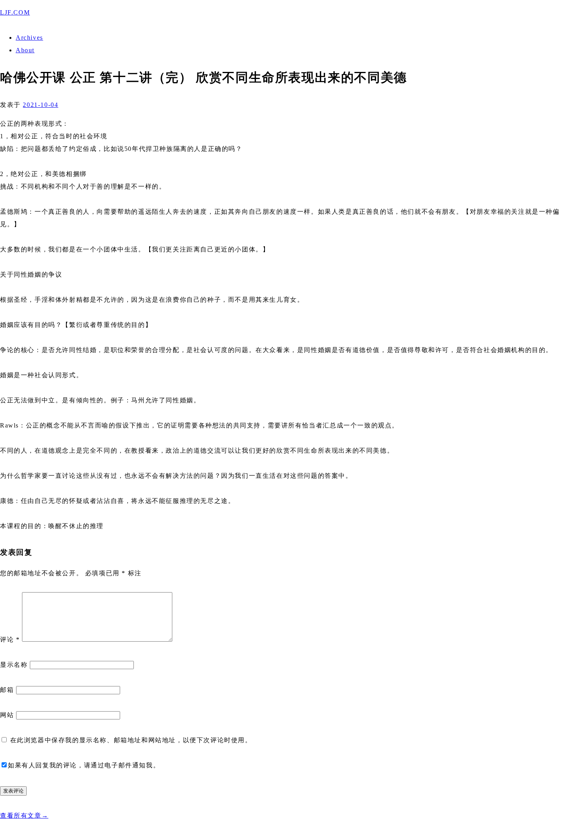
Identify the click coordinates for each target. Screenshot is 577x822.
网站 (7, 715)
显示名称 (13, 664)
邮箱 (7, 689)
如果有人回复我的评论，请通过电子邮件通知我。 (84, 765)
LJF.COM (15, 12)
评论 (10, 639)
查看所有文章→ (24, 815)
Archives (29, 37)
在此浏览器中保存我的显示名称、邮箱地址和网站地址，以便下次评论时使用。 (131, 740)
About (25, 50)
